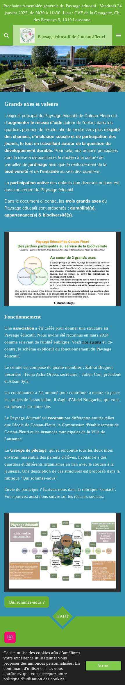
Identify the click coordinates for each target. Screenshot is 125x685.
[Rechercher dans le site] (6, 35)
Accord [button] (103, 665)
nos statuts (91, 342)
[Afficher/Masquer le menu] (118, 35)
